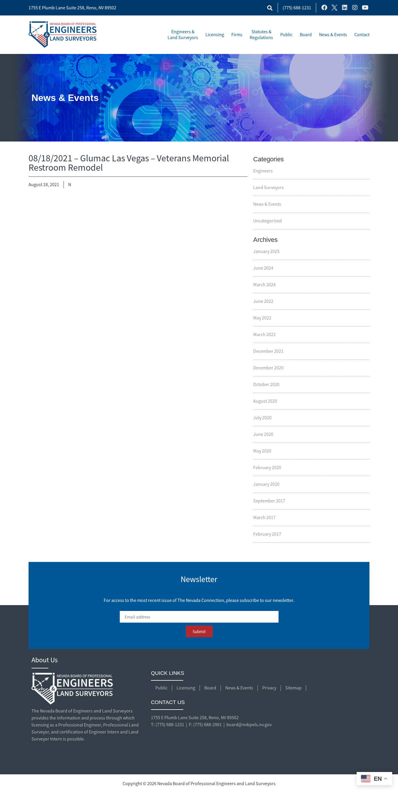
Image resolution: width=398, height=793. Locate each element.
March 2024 (264, 285)
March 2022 (264, 335)
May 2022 (262, 318)
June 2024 (263, 268)
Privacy (269, 688)
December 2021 (268, 351)
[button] (270, 8)
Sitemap (293, 688)
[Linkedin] (345, 8)
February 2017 (267, 534)
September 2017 (269, 501)
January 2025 (266, 251)
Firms (236, 35)
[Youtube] (365, 8)
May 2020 (262, 451)
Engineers (263, 171)
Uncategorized (267, 221)
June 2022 (263, 301)
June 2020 (263, 434)
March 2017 (264, 517)
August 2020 (265, 401)
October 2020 (266, 384)
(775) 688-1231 (297, 8)
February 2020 (267, 468)
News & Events (333, 35)
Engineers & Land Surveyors (183, 35)
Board (306, 35)
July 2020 (262, 418)
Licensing (214, 35)
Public (286, 35)
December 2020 (268, 368)
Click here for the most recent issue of (199, 591)
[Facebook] (324, 8)
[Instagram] (355, 8)
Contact (361, 35)
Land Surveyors (268, 188)
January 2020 (266, 484)
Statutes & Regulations (261, 35)
